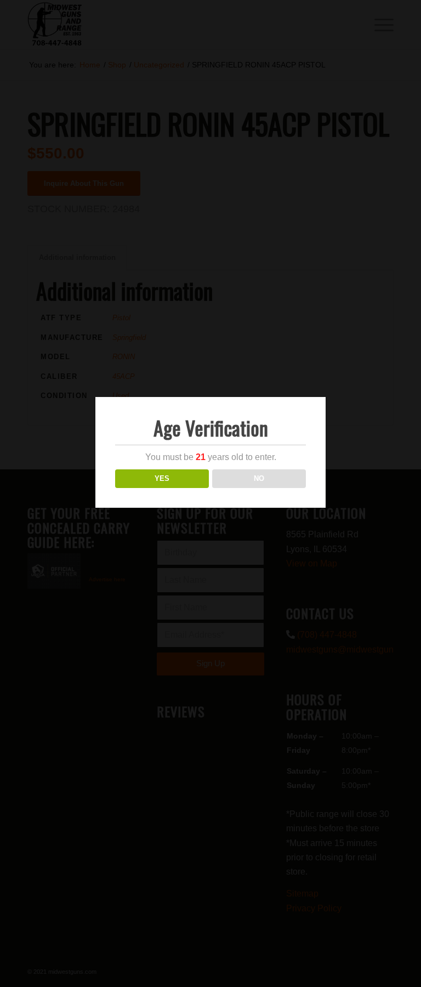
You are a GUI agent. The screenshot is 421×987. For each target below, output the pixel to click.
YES (162, 478)
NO (259, 478)
